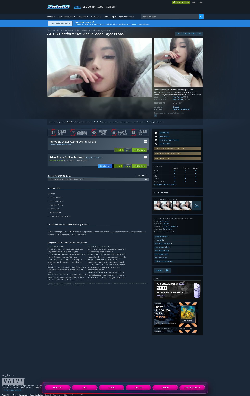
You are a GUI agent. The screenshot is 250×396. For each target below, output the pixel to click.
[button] (51, 17)
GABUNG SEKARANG (181, 109)
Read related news (161, 254)
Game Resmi (164, 221)
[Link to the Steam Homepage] (58, 9)
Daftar (200, 2)
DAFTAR (50, 31)
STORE (77, 7)
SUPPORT (111, 7)
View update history (162, 251)
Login (193, 2)
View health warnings (163, 244)
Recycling (56, 395)
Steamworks (23, 395)
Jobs (14, 395)
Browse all (142, 176)
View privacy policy (162, 247)
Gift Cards (65, 395)
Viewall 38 (196, 206)
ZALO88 (176, 107)
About (101, 7)
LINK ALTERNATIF (67, 31)
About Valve (6, 395)
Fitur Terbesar (82, 160)
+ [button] (155, 115)
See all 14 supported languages (165, 184)
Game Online (167, 229)
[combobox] (170, 16)
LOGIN (56, 31)
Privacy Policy (39, 388)
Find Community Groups (163, 261)
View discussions (161, 258)
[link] (123, 150)
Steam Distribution (36, 395)
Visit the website (161, 236)
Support (48, 395)
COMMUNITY (89, 7)
